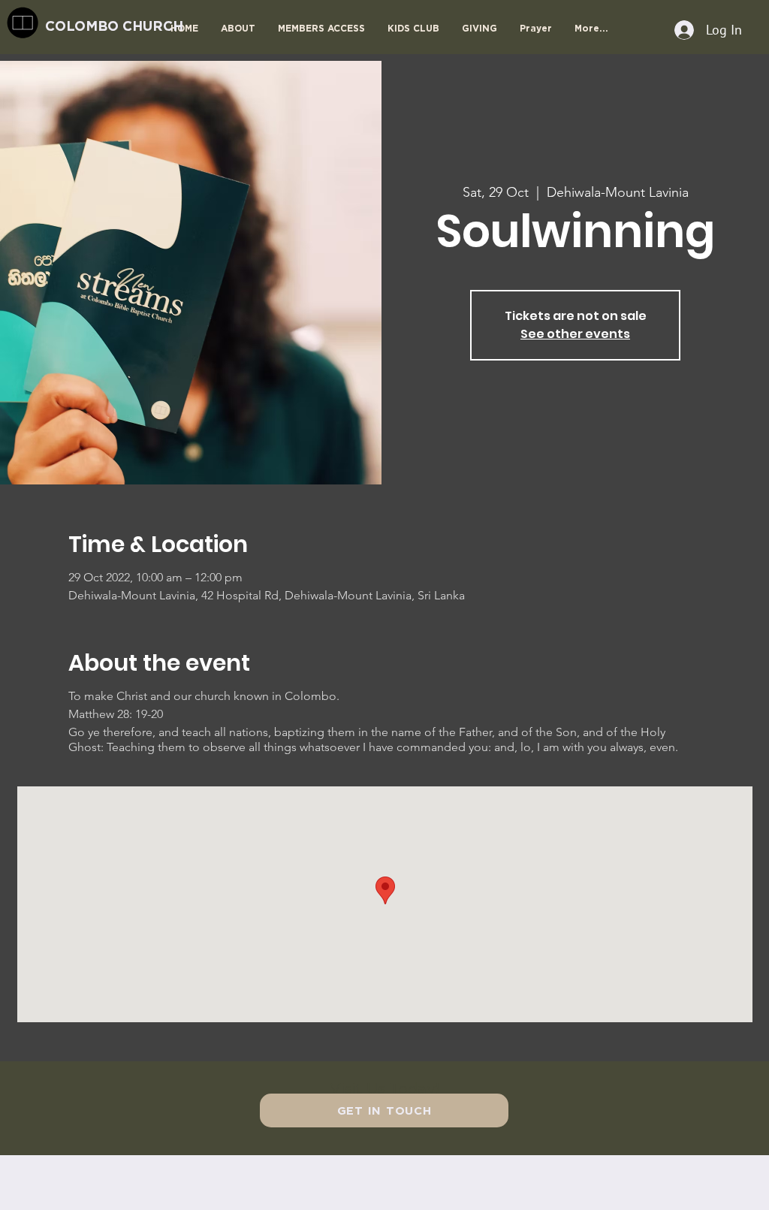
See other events (575, 333)
